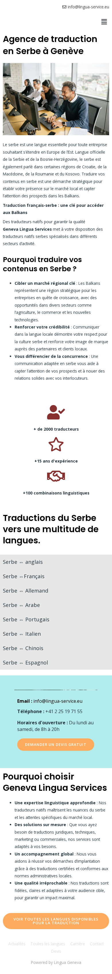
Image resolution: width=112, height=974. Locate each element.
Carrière (77, 943)
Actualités (17, 943)
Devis (56, 951)
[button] (104, 21)
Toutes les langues (47, 943)
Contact (97, 943)
